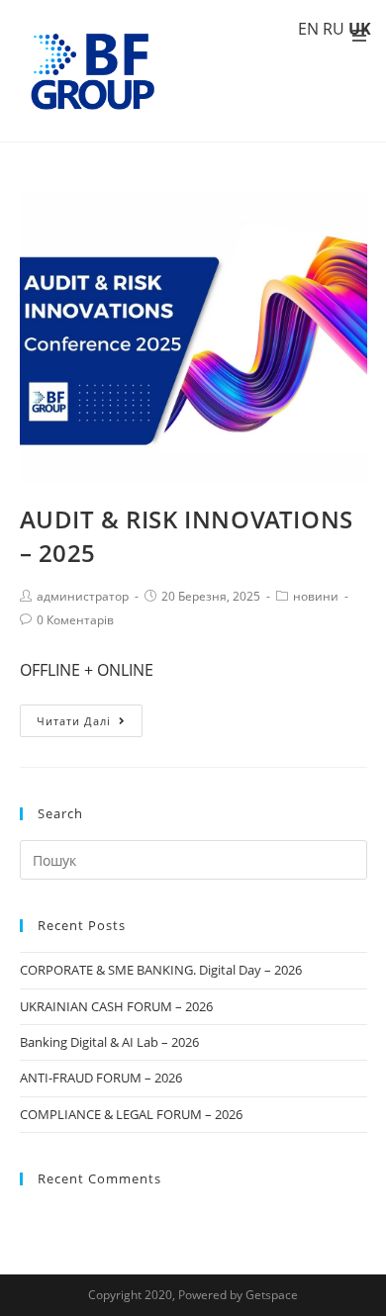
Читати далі (74, 720)
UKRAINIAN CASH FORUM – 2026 (116, 1006)
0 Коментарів (75, 619)
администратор (83, 596)
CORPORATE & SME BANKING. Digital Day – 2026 (161, 970)
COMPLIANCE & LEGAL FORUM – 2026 (131, 1114)
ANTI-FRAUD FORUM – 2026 (101, 1077)
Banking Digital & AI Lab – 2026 (109, 1042)
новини (315, 596)
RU (333, 29)
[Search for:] (193, 859)
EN (308, 29)
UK (359, 29)
